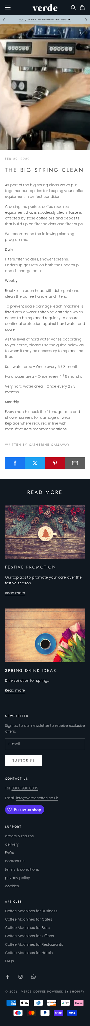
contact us (14, 860)
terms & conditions (22, 869)
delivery (12, 844)
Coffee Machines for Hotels (29, 952)
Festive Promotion (30, 567)
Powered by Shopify (65, 992)
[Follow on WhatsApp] (33, 976)
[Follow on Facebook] (7, 976)
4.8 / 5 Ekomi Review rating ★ (45, 19)
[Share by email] (75, 463)
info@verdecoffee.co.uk (37, 798)
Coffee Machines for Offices (29, 935)
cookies (12, 886)
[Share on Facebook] (15, 463)
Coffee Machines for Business (31, 911)
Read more (15, 592)
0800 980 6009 (25, 788)
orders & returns (19, 836)
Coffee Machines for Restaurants (34, 944)
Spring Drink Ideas (30, 670)
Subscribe (23, 760)
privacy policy (17, 877)
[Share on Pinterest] (55, 463)
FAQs (9, 852)
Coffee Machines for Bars (27, 927)
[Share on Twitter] (35, 463)
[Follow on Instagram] (20, 976)
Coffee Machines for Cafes (28, 919)
